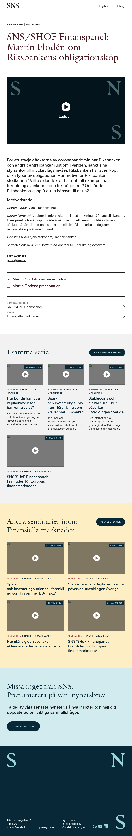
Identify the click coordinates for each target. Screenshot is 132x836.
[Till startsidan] (13, 6)
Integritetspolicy (71, 824)
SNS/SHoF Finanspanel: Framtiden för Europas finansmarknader (27, 481)
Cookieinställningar (73, 827)
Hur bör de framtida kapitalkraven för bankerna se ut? (23, 402)
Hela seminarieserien (107, 352)
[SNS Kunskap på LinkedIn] (106, 826)
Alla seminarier (111, 521)
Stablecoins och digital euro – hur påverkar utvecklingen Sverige (106, 404)
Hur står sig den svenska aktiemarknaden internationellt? (33, 643)
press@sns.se (16, 260)
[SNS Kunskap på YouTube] (100, 826)
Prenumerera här (23, 726)
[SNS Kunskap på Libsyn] (95, 826)
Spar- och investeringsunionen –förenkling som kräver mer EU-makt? (66, 404)
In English (102, 6)
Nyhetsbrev (68, 820)
